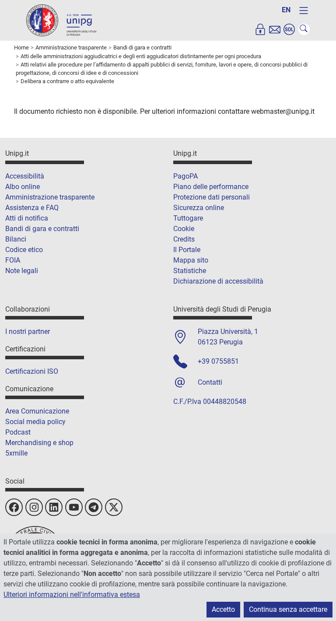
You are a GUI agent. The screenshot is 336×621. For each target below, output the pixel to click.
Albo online (22, 186)
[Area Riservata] (260, 29)
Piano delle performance (210, 186)
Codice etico (24, 250)
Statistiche (189, 271)
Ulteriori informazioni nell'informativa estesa (72, 594)
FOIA (12, 260)
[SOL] (289, 29)
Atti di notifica (26, 218)
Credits (184, 239)
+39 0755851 (218, 361)
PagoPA (185, 176)
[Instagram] (34, 507)
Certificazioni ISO (31, 371)
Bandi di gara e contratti (42, 229)
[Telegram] (93, 507)
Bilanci (15, 239)
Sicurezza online (198, 207)
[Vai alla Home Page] (61, 20)
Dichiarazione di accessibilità (218, 281)
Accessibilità (24, 176)
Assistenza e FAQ (32, 207)
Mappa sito (190, 260)
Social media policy (35, 422)
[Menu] (304, 10)
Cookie (183, 229)
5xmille (16, 453)
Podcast (18, 432)
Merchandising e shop (39, 443)
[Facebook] (14, 507)
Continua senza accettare (288, 609)
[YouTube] (74, 507)
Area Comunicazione (37, 411)
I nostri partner (27, 331)
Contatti (210, 382)
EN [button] (286, 10)
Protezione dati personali (211, 197)
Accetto (223, 609)
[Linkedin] (54, 507)
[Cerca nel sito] (304, 29)
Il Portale (186, 250)
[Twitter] (113, 507)
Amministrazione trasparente (49, 197)
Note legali (21, 271)
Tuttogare (188, 218)
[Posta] (274, 29)
